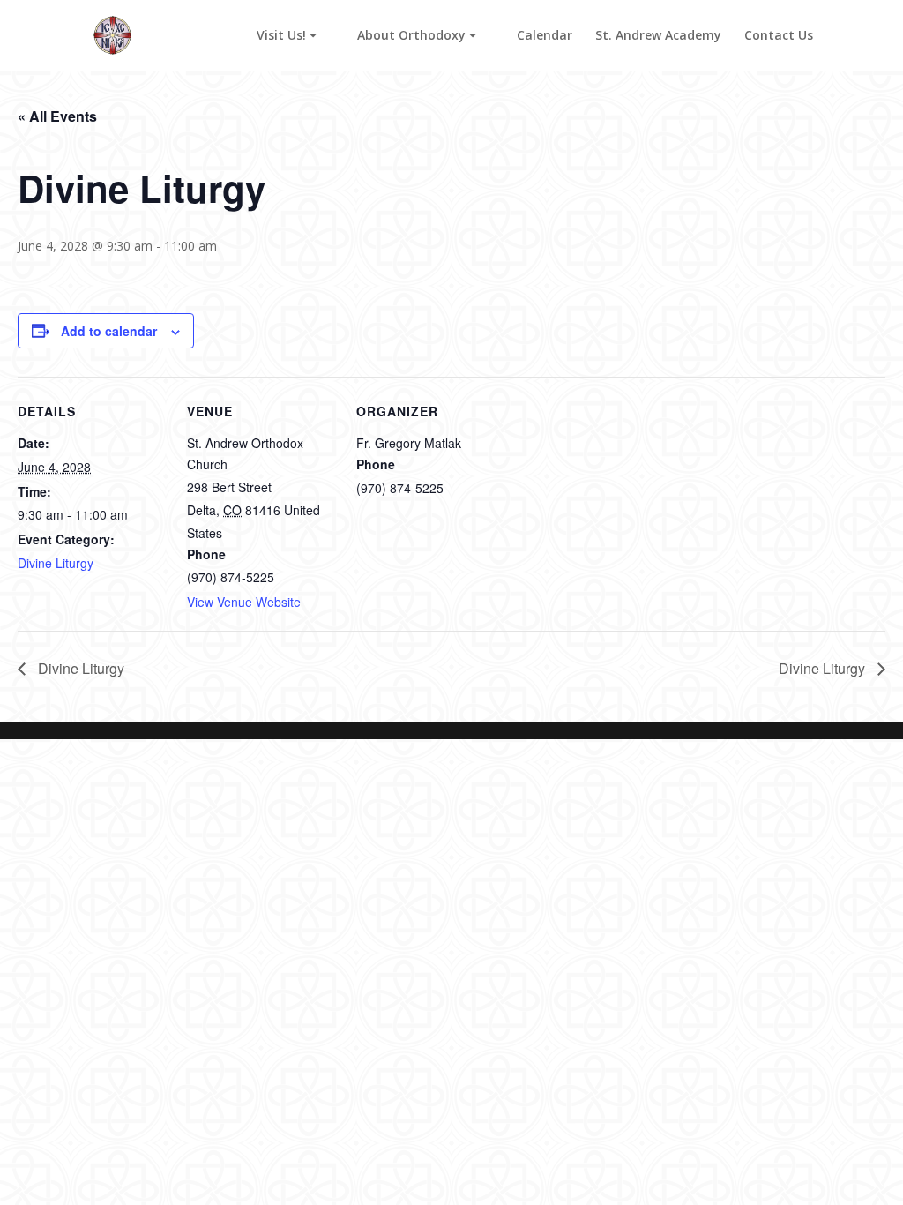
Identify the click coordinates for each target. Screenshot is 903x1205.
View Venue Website (244, 601)
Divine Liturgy (55, 563)
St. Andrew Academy (658, 36)
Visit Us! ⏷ (287, 36)
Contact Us (778, 36)
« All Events (57, 116)
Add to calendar (109, 331)
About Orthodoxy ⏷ (416, 36)
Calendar (544, 36)
